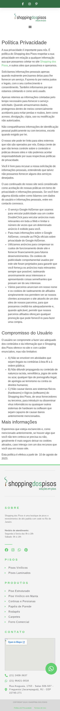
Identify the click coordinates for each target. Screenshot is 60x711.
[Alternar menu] (30, 26)
